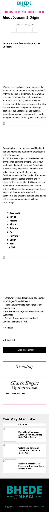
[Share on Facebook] (13, 30)
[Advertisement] (24, 68)
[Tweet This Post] (18, 30)
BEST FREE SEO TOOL (16, 393)
